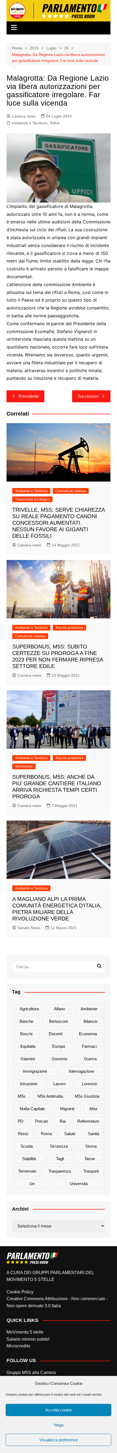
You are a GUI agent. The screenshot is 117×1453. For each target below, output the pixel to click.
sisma (91, 1146)
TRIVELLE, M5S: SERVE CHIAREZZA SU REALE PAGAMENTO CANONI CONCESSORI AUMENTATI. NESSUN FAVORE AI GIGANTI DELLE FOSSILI (58, 523)
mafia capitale (32, 1108)
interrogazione (81, 1071)
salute (69, 1133)
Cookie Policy (20, 1292)
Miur (93, 1108)
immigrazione (35, 1071)
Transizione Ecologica (32, 499)
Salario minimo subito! (28, 1339)
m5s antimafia (50, 1096)
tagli (60, 1158)
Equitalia (27, 1046)
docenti (55, 1033)
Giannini (27, 1058)
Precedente (29, 396)
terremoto (27, 1171)
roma (46, 1133)
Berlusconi (58, 1021)
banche (26, 1021)
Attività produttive (69, 628)
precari (41, 1121)
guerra (90, 1058)
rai (63, 1121)
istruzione (28, 1083)
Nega (58, 1425)
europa (58, 1046)
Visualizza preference (58, 1440)
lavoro (59, 1083)
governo (59, 1058)
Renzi (23, 1133)
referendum (88, 1121)
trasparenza (59, 1171)
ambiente (89, 1008)
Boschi (26, 1033)
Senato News (28, 928)
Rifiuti (55, 123)
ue (32, 1183)
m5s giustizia (87, 1096)
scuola (26, 1146)
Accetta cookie (58, 1410)
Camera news (24, 116)
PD (20, 1121)
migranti (67, 1108)
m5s (22, 1096)
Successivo (88, 396)
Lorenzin (89, 1083)
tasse (89, 1158)
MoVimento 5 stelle (25, 1332)
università (79, 1183)
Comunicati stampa (71, 491)
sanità (93, 1133)
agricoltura (29, 1008)
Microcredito (18, 1346)
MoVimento (24, 766)
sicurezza (59, 1146)
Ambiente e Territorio (30, 123)
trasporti (91, 1171)
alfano (59, 1008)
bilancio (90, 1021)
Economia (88, 1033)
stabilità (29, 1158)
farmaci (89, 1046)
